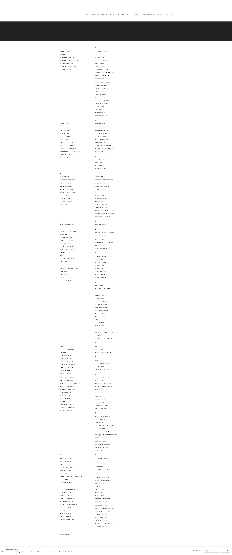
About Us (95, 14)
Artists (104, 14)
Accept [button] (226, 551)
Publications (126, 14)
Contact (160, 14)
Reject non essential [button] (212, 551)
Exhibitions (114, 14)
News (136, 14)
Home (87, 14)
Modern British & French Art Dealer (75, 7)
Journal (169, 14)
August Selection (147, 14)
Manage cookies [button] (197, 550)
